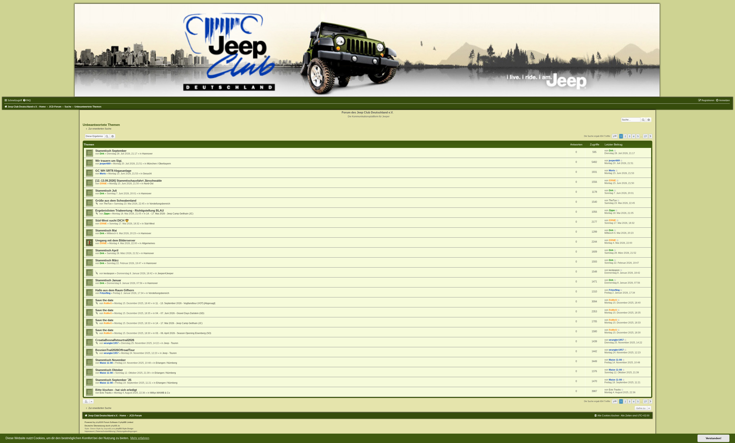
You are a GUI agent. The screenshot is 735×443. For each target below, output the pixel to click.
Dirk (102, 153)
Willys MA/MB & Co (160, 392)
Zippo (107, 213)
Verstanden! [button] (713, 438)
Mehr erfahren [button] (139, 438)
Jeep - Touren (171, 343)
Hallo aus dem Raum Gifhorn (114, 290)
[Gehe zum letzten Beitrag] (615, 150)
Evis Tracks (106, 392)
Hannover (147, 153)
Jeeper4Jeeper (165, 273)
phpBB (99, 422)
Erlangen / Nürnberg (166, 363)
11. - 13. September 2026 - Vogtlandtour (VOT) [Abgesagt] (185, 303)
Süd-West (149, 223)
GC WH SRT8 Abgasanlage (113, 170)
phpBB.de (115, 426)
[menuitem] (27, 100)
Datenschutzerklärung (105, 431)
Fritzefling (105, 293)
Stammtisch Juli (106, 190)
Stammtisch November (110, 360)
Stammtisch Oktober (109, 370)
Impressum (89, 431)
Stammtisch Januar (108, 280)
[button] (615, 136)
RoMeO (108, 303)
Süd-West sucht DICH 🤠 (112, 220)
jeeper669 (105, 163)
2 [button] (625, 136)
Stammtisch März (107, 260)
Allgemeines (148, 243)
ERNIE (103, 183)
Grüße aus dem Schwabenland (115, 200)
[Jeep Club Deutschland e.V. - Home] (367, 50)
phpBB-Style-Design (124, 428)
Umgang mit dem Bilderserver (115, 240)
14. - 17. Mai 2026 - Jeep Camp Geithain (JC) (169, 213)
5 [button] (638, 136)
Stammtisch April (106, 250)
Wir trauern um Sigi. (108, 160)
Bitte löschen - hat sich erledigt (116, 389)
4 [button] (633, 136)
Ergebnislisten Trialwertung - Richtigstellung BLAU (129, 210)
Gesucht (147, 173)
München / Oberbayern (159, 163)
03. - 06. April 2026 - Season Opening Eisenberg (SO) (183, 333)
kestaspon (109, 273)
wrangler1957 (111, 343)
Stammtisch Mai (106, 230)
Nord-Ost (148, 183)
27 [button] (645, 136)
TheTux (108, 203)
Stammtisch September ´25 (113, 379)
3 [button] (629, 136)
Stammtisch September (111, 150)
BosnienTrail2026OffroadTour (115, 350)
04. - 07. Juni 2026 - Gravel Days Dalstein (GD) (179, 313)
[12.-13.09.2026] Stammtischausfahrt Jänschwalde (128, 180)
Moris (103, 173)
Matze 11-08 (106, 363)
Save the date (104, 300)
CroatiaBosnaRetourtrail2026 (114, 340)
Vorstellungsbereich (159, 203)
